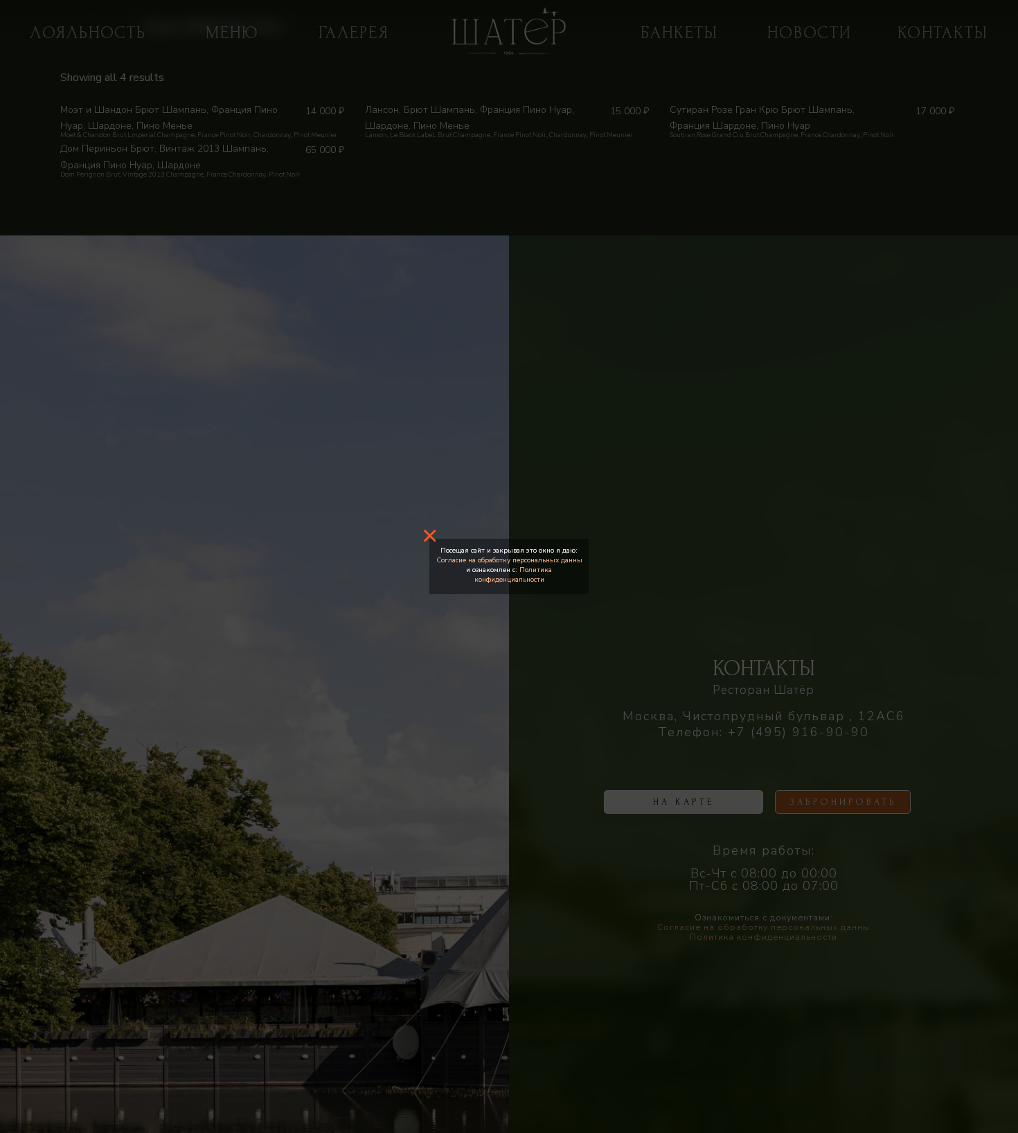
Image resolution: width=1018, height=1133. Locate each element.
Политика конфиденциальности (513, 575)
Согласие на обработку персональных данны (509, 560)
